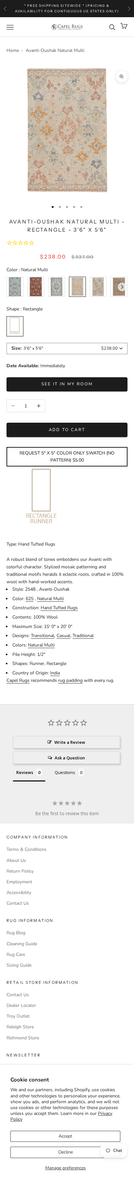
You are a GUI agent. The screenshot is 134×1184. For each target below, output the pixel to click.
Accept (65, 1136)
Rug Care (16, 954)
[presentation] (122, 287)
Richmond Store (23, 1038)
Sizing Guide (19, 965)
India (55, 673)
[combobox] (67, 348)
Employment (19, 882)
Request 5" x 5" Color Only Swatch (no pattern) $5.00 (67, 456)
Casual (63, 636)
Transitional (42, 636)
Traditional (83, 636)
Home (13, 50)
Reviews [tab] (24, 772)
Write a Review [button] (69, 742)
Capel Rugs (18, 680)
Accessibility (19, 892)
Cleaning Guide (22, 944)
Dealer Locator (21, 1005)
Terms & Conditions (27, 849)
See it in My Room (67, 384)
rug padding (70, 680)
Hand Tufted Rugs (59, 608)
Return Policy (20, 871)
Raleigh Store (20, 1027)
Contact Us (18, 903)
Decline (65, 1152)
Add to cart (67, 430)
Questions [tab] (65, 772)
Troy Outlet (18, 1016)
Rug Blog (16, 933)
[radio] (15, 287)
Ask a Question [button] (70, 758)
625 (30, 599)
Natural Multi (50, 599)
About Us (16, 860)
